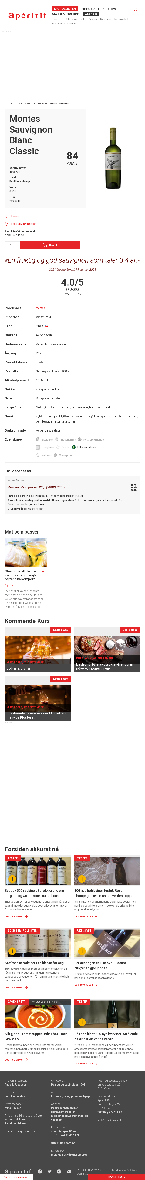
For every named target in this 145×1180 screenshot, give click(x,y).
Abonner (91, 13)
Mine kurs (57, 23)
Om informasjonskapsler (20, 1131)
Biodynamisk (68, 439)
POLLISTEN (67, 9)
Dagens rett (58, 19)
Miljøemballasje (86, 447)
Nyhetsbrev (106, 19)
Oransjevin (65, 455)
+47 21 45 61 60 (70, 1135)
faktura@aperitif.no (110, 1112)
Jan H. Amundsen (15, 1096)
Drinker (83, 19)
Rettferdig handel (93, 439)
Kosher (66, 447)
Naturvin (47, 455)
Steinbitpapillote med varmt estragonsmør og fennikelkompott (21, 575)
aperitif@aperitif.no (63, 1131)
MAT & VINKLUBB (65, 14)
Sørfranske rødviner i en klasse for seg (34, 963)
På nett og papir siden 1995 (68, 1084)
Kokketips (70, 23)
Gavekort (93, 19)
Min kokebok (121, 19)
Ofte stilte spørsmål (63, 1143)
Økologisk (47, 439)
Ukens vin (71, 19)
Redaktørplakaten (16, 1123)
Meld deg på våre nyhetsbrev (69, 1154)
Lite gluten (48, 447)
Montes (40, 308)
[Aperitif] (27, 16)
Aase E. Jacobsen (16, 1084)
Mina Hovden (13, 1107)
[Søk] (135, 9)
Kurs (111, 9)
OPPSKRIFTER (93, 9)
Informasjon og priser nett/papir (71, 1096)
